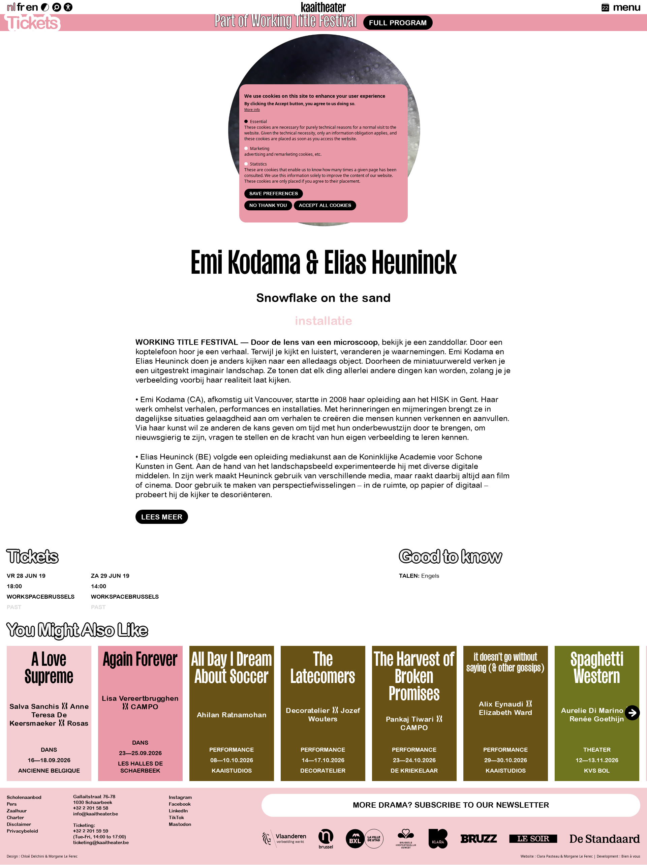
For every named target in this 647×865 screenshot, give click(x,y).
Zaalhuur (17, 811)
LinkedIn (178, 811)
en (32, 7)
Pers (12, 804)
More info (252, 109)
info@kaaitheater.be (95, 814)
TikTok (176, 818)
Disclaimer (19, 824)
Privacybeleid (22, 831)
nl (11, 7)
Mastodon (180, 824)
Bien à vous (630, 856)
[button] (632, 713)
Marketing (259, 148)
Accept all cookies (325, 205)
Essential (258, 121)
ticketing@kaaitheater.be (101, 842)
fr (20, 7)
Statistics (258, 164)
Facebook (180, 804)
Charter (15, 818)
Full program (398, 23)
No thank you (268, 205)
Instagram (180, 797)
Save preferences (273, 194)
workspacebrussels (40, 596)
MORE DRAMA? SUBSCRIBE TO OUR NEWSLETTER (451, 805)
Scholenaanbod (24, 797)
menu (626, 7)
